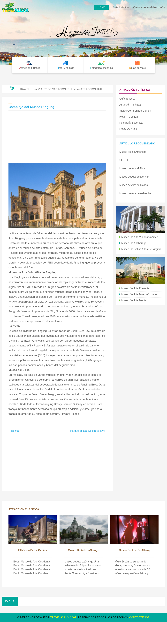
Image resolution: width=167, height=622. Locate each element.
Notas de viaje (128, 128)
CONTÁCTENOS (139, 617)
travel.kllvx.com (63, 617)
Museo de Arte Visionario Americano (141, 237)
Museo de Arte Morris (133, 300)
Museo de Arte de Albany (134, 550)
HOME (101, 7)
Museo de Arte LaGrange (83, 550)
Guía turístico (121, 7)
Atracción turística (95, 89)
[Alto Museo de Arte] (140, 270)
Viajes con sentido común (149, 7)
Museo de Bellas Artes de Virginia (141, 249)
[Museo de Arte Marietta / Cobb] (140, 219)
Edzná (15, 430)
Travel (25, 89)
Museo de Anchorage (133, 243)
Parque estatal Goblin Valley (87, 430)
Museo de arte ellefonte (135, 288)
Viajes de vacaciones (53, 89)
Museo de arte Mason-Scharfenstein (141, 294)
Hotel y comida (128, 116)
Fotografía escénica (131, 122)
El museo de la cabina (32, 550)
